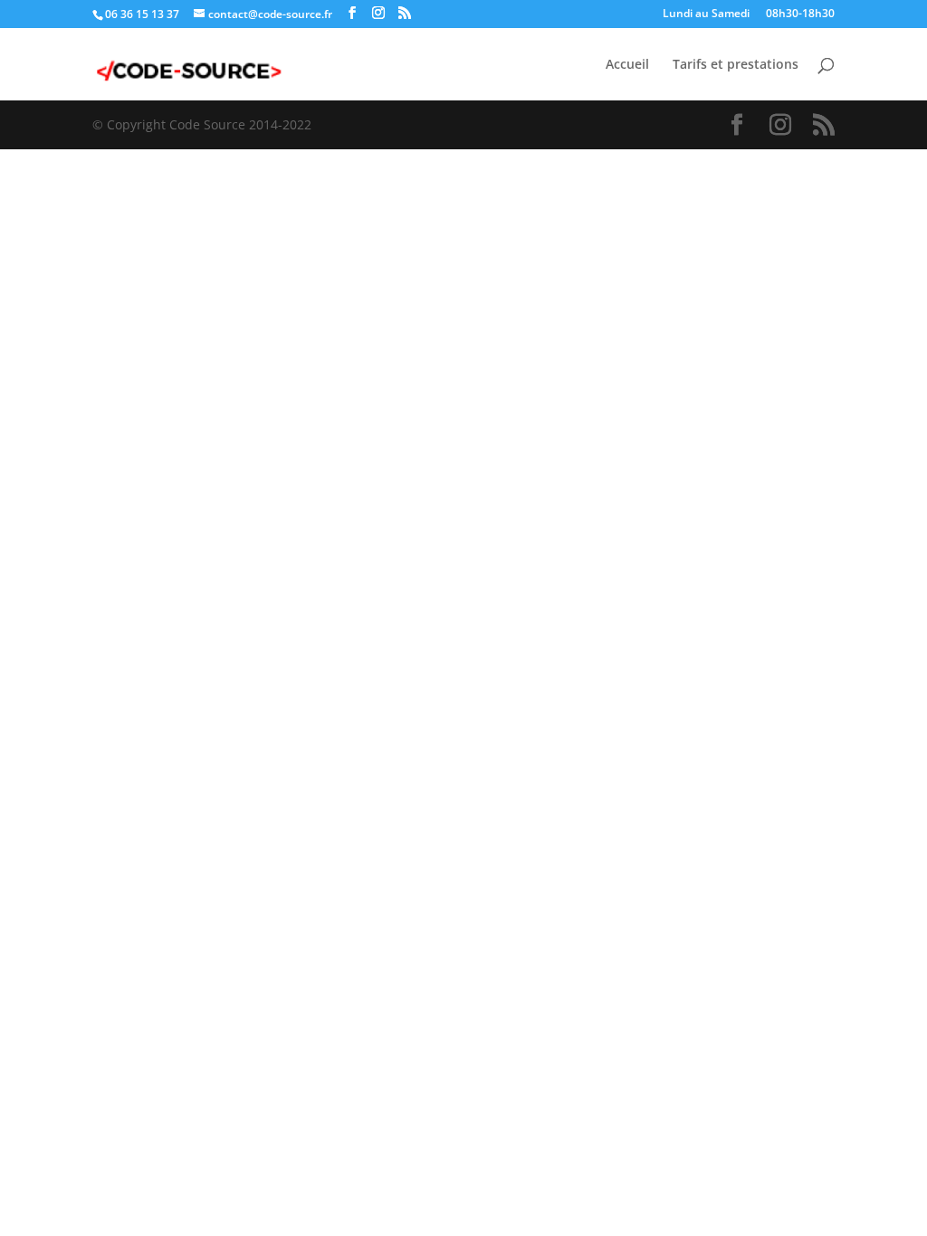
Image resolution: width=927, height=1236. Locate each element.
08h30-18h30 (800, 14)
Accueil (627, 65)
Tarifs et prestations (735, 65)
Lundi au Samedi (706, 14)
